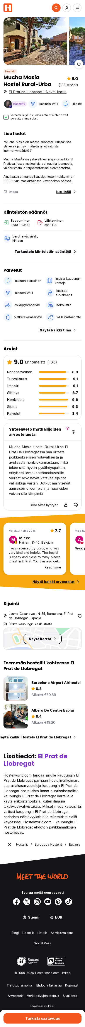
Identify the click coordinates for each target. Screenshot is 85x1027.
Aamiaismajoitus (62, 933)
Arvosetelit (15, 996)
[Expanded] (9, 844)
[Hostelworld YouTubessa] (47, 901)
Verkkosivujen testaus (43, 996)
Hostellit (28, 933)
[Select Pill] (56, 7)
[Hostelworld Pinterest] (58, 901)
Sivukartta (70, 996)
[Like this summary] (65, 505)
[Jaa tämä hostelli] (79, 64)
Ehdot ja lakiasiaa (49, 985)
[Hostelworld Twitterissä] (26, 901)
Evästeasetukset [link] (42, 1006)
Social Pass (42, 943)
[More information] (73, 431)
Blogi (15, 933)
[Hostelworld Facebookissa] (16, 901)
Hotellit (42, 933)
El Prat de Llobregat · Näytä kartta (37, 92)
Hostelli (10, 71)
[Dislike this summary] (76, 505)
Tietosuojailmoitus (20, 985)
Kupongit (71, 985)
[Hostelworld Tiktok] (68, 901)
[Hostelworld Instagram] (37, 901)
